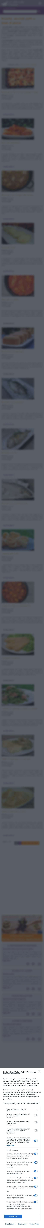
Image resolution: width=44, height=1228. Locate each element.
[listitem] (22, 1110)
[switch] (35, 1115)
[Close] (40, 1072)
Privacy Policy (34, 1224)
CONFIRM (13, 1216)
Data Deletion (10, 1224)
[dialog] (22, 1148)
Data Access (22, 1224)
